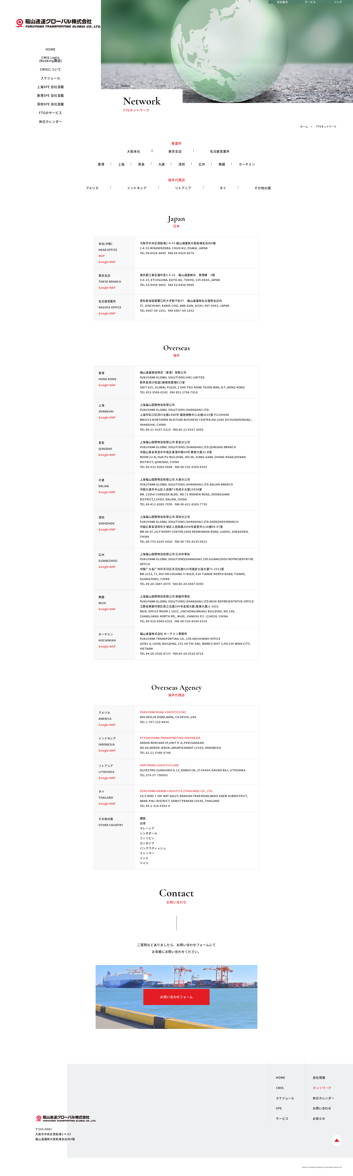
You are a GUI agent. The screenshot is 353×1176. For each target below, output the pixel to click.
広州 (202, 164)
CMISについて (50, 69)
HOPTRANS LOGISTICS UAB (159, 765)
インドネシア (137, 188)
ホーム (304, 126)
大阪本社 (133, 151)
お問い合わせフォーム (176, 996)
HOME (51, 49)
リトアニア (183, 188)
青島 (141, 164)
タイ (223, 188)
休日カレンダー (50, 121)
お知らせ (319, 1118)
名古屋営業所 (220, 151)
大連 (161, 164)
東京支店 (174, 151)
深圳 (181, 164)
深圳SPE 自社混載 (50, 104)
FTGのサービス (50, 112)
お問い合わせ (322, 1108)
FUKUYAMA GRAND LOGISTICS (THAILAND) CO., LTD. (176, 791)
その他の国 (262, 188)
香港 (101, 164)
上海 (121, 164)
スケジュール (50, 78)
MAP (102, 256)
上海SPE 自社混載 (50, 86)
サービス (310, 2)
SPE (279, 1108)
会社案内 (282, 2)
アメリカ (92, 188)
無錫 (222, 164)
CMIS (280, 1088)
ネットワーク (322, 1088)
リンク (338, 2)
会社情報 (319, 1077)
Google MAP (107, 262)
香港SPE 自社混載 (50, 95)
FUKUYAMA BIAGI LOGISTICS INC (163, 712)
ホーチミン (247, 164)
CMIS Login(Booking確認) (50, 59)
